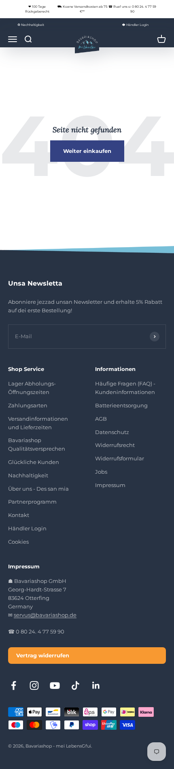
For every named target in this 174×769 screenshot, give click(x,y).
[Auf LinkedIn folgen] (96, 685)
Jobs (101, 471)
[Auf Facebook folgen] (13, 685)
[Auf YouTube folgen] (54, 685)
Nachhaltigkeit (28, 475)
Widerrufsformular (119, 458)
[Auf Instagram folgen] (34, 685)
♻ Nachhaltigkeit (30, 25)
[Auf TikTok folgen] (75, 685)
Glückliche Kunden (33, 462)
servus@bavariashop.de (45, 615)
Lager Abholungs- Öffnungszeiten (32, 387)
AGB (101, 418)
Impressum (110, 485)
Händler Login (27, 528)
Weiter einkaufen (87, 151)
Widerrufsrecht (115, 445)
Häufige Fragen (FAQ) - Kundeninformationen (125, 387)
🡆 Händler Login (135, 25)
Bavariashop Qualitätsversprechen (36, 444)
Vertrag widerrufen (42, 655)
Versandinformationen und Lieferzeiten (38, 422)
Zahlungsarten (27, 405)
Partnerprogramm (32, 501)
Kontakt (18, 515)
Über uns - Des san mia (38, 488)
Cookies (18, 541)
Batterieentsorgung (121, 405)
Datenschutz (112, 432)
